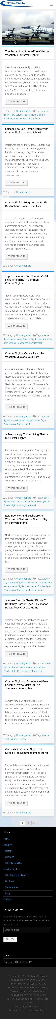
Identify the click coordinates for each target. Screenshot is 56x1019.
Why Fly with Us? (13, 863)
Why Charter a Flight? (16, 875)
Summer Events (18, 739)
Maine (29, 667)
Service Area (11, 887)
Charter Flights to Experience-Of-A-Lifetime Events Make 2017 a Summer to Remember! (26, 685)
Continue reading (18, 102)
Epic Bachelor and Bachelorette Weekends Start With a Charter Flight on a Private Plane (27, 519)
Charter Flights (10, 869)
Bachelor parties (29, 582)
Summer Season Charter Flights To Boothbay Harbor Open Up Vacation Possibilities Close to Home (26, 604)
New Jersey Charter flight (23, 114)
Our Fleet (9, 881)
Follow (10, 939)
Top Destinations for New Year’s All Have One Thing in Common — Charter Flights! (26, 279)
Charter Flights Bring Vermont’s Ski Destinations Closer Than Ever (26, 204)
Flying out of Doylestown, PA (17, 962)
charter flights (17, 586)
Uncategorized (23, 111)
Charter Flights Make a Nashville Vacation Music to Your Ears (24, 355)
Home (6, 839)
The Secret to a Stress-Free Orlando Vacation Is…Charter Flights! (27, 53)
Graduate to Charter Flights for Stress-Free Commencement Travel (26, 751)
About (6, 845)
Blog (7, 893)
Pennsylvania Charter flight (26, 118)
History (8, 851)
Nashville (14, 420)
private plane (37, 590)
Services (9, 857)
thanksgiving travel (26, 505)
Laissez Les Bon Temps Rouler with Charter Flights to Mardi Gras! (26, 130)
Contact (7, 899)
